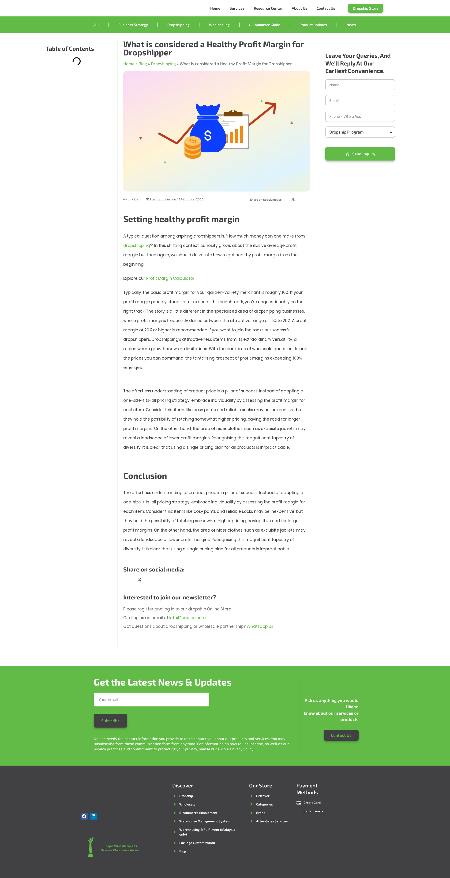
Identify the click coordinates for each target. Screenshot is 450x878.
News (351, 25)
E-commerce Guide (264, 25)
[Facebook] (84, 816)
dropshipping (136, 245)
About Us (299, 8)
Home (215, 8)
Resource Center (268, 8)
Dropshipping (178, 25)
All (96, 25)
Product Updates (313, 25)
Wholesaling (219, 25)
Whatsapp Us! (260, 626)
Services (237, 8)
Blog (143, 63)
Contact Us (326, 8)
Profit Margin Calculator (170, 278)
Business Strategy (133, 25)
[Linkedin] (93, 816)
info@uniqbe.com (187, 618)
